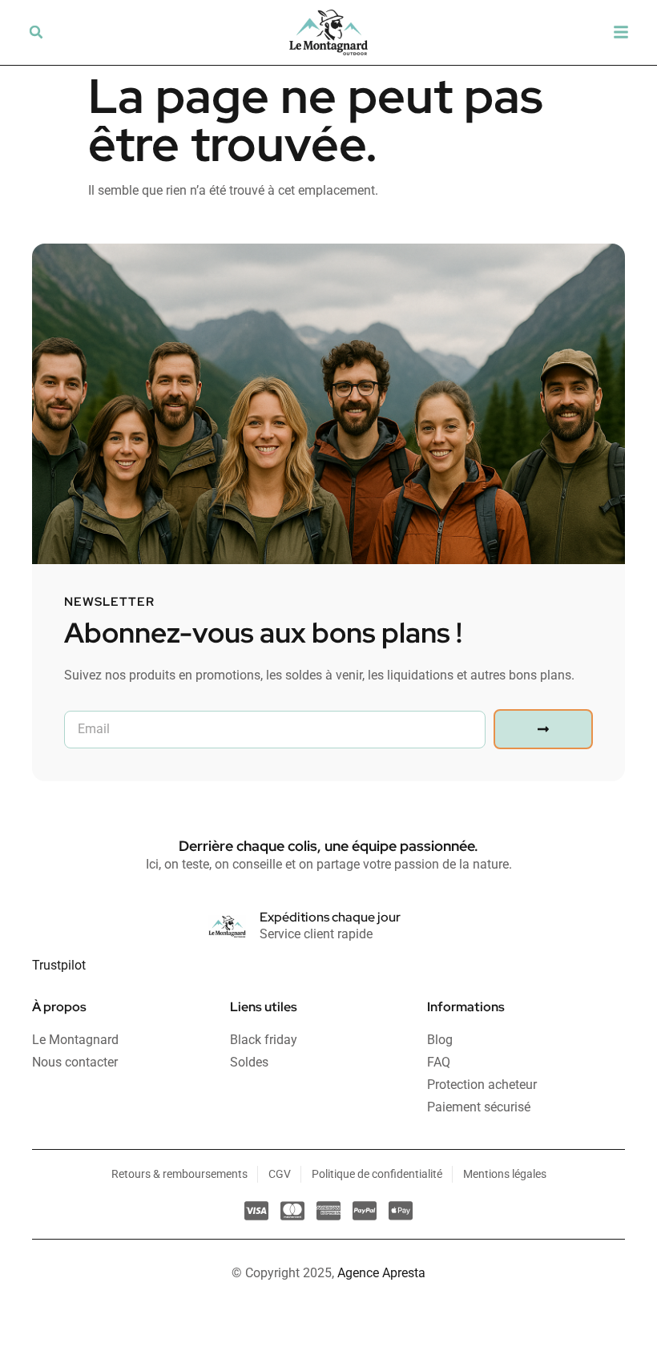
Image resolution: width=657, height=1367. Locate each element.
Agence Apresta (381, 1272)
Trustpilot (59, 965)
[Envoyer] (543, 729)
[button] (36, 32)
